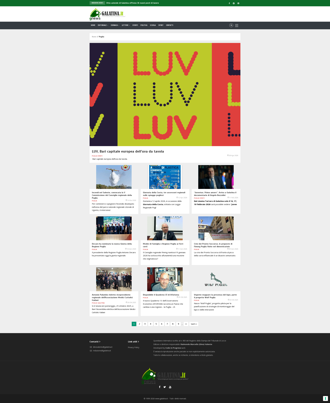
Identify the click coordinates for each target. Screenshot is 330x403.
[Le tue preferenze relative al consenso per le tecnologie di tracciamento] (325, 398)
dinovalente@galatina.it (102, 347)
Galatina (101, 303)
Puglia (94, 156)
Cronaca (114, 25)
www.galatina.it (161, 398)
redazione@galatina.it (102, 350)
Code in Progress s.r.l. (175, 348)
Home (93, 25)
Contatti (169, 25)
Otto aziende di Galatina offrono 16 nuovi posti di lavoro (132, 3)
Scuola (153, 25)
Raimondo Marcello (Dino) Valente (196, 344)
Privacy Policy (133, 347)
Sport (160, 25)
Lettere (125, 25)
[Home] (108, 14)
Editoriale (102, 25)
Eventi (135, 25)
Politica (144, 25)
